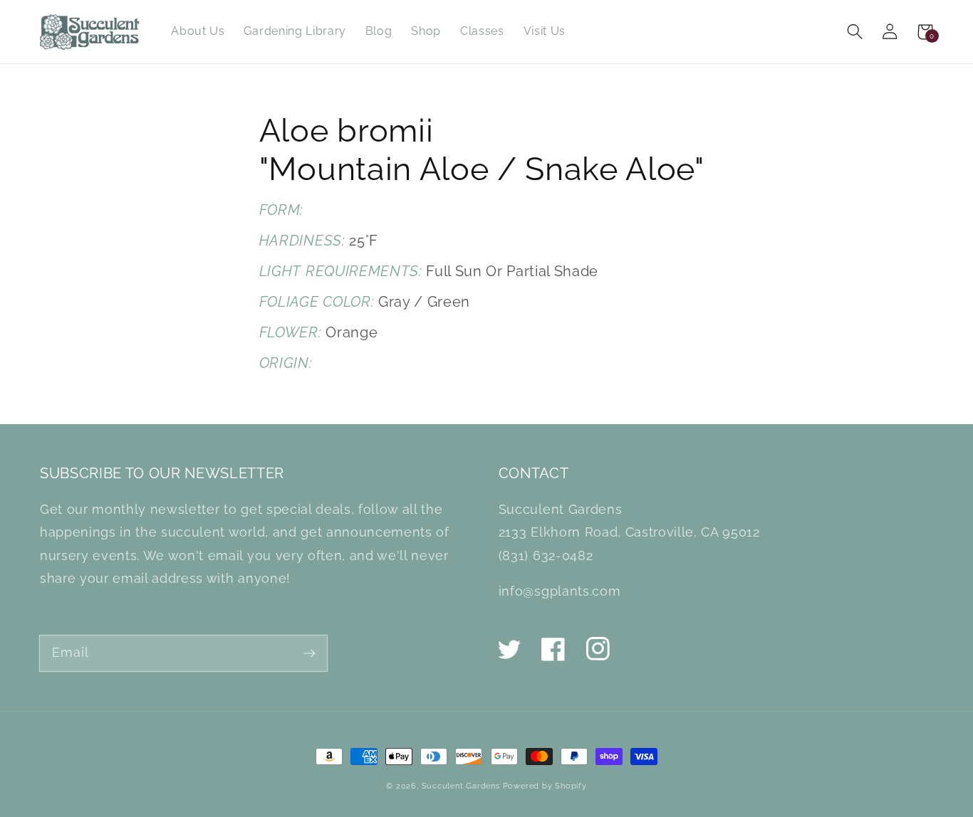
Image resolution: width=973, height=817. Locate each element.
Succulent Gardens (461, 786)
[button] (855, 31)
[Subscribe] (309, 653)
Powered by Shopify (545, 786)
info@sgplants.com (559, 591)
